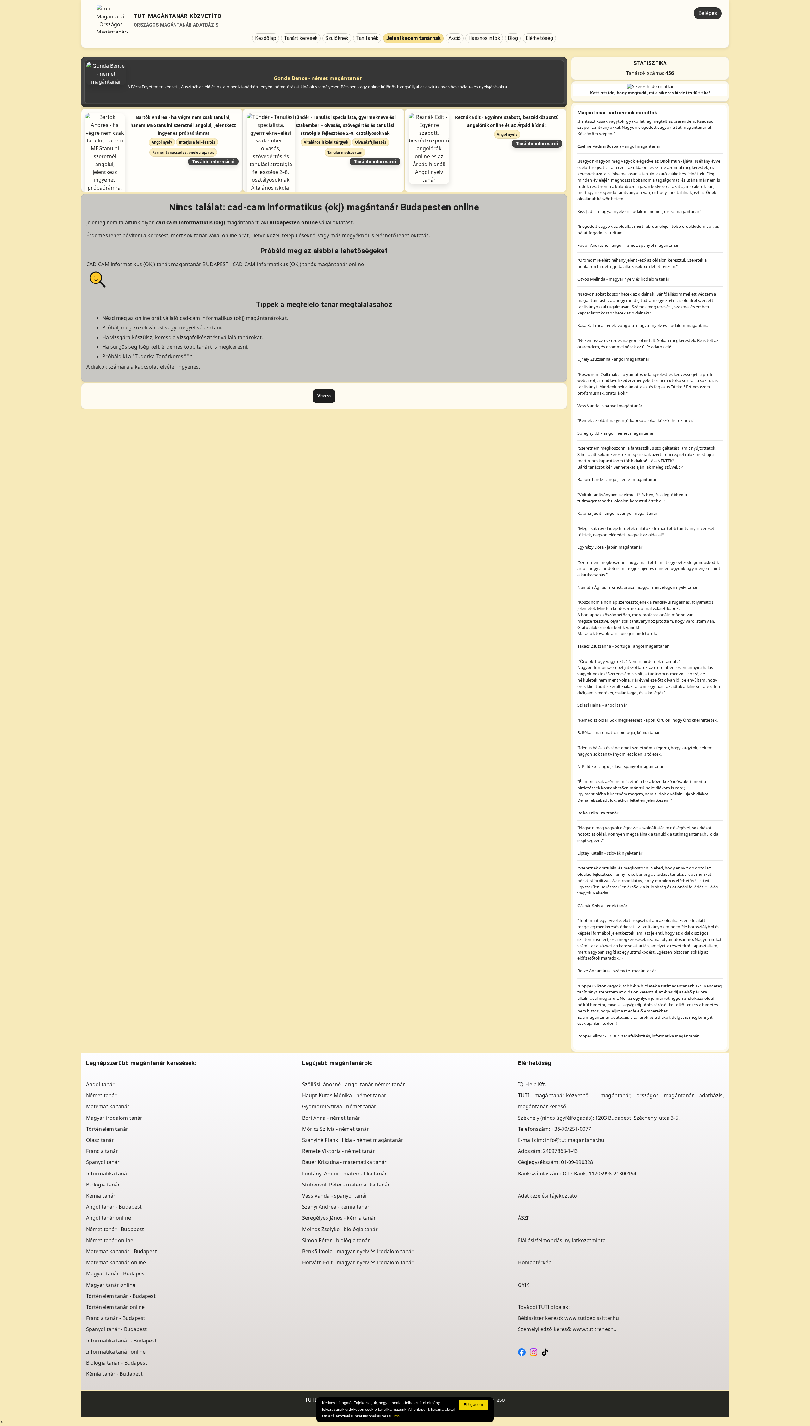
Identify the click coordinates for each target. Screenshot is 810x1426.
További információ (213, 162)
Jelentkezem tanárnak (413, 38)
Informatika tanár (107, 1173)
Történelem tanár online (115, 1307)
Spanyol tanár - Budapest (116, 1329)
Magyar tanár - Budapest (116, 1273)
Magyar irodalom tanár (114, 1117)
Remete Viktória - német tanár (338, 1151)
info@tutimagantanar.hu (574, 1139)
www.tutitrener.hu (595, 1329)
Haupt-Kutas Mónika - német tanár (344, 1095)
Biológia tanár (103, 1184)
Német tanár (101, 1095)
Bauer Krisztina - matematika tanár (344, 1162)
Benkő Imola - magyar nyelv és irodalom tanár (358, 1251)
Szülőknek (336, 38)
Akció (454, 38)
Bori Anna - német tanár (331, 1117)
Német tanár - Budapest (115, 1229)
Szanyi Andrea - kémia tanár (336, 1206)
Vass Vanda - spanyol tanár (335, 1195)
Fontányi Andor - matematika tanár (344, 1173)
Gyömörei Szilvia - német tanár (339, 1106)
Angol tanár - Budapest (114, 1206)
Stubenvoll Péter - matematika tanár (346, 1184)
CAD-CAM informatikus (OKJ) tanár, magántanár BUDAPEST (158, 264)
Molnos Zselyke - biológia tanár (340, 1229)
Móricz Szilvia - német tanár (335, 1128)
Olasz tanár (100, 1139)
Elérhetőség (539, 38)
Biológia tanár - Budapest (116, 1362)
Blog (513, 38)
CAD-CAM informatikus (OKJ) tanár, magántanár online (298, 264)
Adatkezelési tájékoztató (547, 1195)
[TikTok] (545, 1351)
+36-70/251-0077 (571, 1128)
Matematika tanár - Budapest (121, 1251)
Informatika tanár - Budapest (121, 1340)
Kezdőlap (265, 38)
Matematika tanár (108, 1106)
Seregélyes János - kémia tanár (339, 1217)
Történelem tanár (107, 1128)
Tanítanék (367, 38)
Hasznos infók (484, 38)
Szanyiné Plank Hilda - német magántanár (352, 1139)
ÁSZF (523, 1217)
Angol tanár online (108, 1217)
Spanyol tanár (103, 1162)
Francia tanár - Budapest (115, 1318)
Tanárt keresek (301, 38)
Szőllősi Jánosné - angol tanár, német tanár (353, 1084)
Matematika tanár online (116, 1262)
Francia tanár (102, 1151)
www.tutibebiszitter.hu (591, 1318)
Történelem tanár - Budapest (121, 1295)
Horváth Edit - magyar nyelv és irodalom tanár (358, 1262)
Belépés (707, 13)
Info (396, 1416)
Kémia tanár (100, 1195)
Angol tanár (100, 1084)
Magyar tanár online (110, 1284)
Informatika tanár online (116, 1351)
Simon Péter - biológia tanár (336, 1240)
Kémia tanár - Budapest (114, 1373)
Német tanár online (109, 1240)
